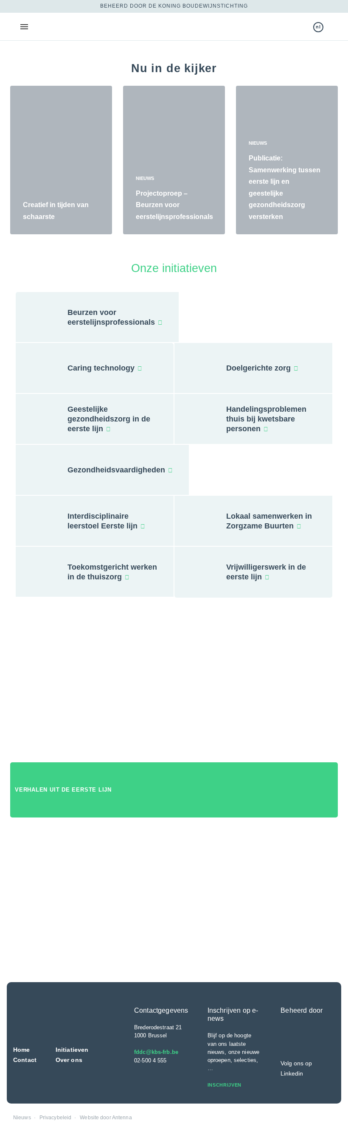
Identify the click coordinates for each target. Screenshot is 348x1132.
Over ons (69, 1059)
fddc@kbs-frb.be (156, 1052)
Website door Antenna (106, 1118)
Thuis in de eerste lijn (63, 27)
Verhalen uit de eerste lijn (64, 790)
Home (21, 1049)
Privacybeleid (55, 1118)
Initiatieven (72, 1049)
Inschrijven (225, 1084)
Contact (24, 1059)
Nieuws (22, 1118)
